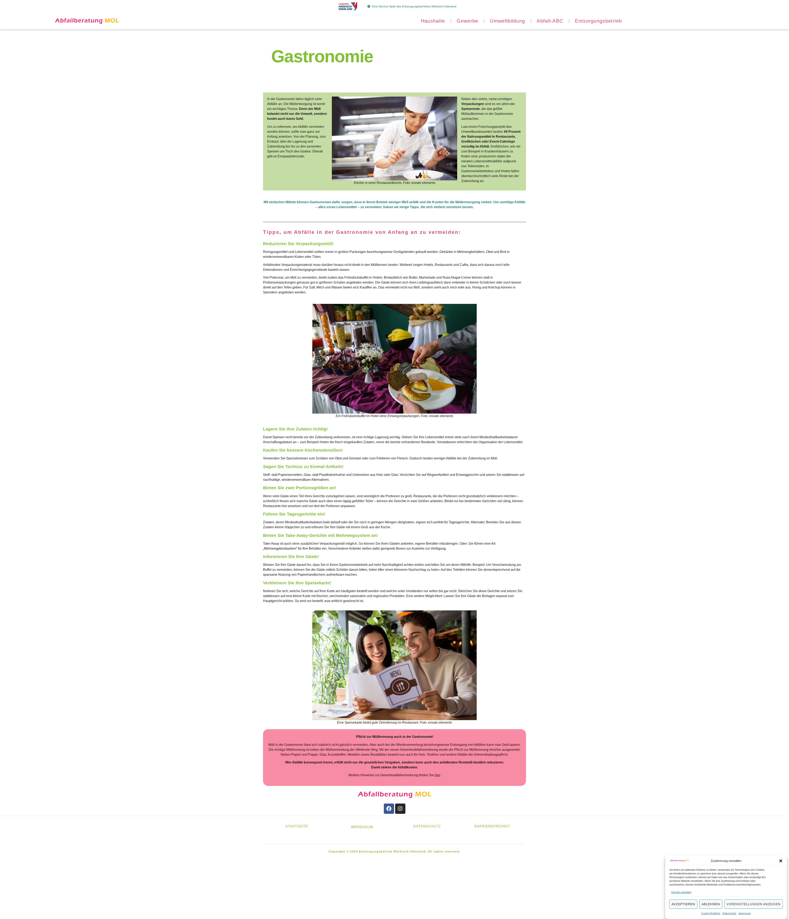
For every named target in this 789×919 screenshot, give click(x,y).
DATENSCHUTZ (427, 826)
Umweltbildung (507, 21)
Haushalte (433, 21)
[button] (781, 861)
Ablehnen (711, 904)
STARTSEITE (296, 826)
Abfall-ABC (550, 21)
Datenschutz (729, 913)
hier (437, 775)
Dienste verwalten (681, 892)
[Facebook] (389, 809)
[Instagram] (400, 809)
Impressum (744, 913)
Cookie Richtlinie (710, 913)
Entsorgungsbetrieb (598, 21)
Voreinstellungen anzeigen (754, 904)
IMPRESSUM (362, 827)
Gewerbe (467, 21)
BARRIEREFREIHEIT (492, 826)
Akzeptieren (683, 904)
